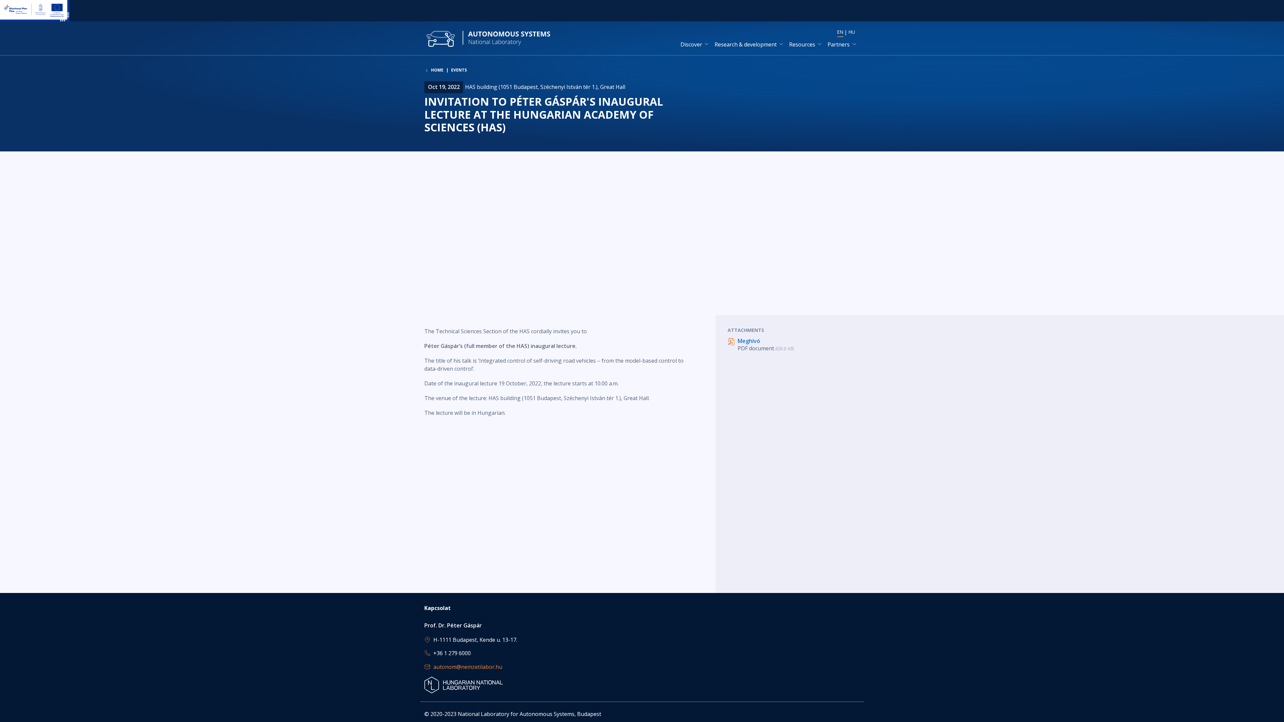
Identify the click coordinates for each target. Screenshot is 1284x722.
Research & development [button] (746, 44)
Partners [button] (839, 44)
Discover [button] (691, 44)
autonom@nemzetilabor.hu (467, 667)
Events (459, 70)
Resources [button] (802, 44)
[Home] (488, 38)
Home (437, 70)
